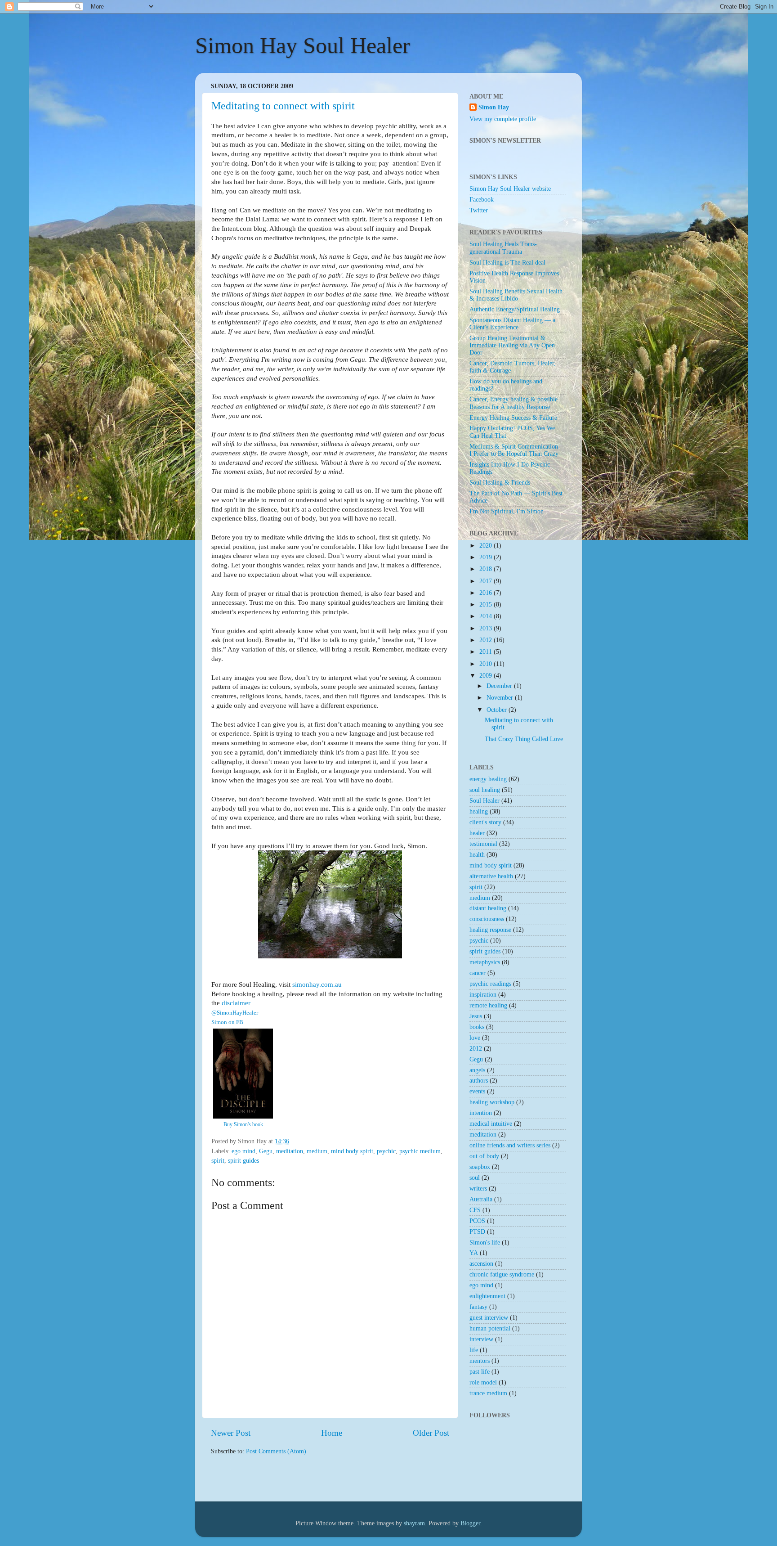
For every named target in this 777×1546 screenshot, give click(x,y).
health (477, 854)
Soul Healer (484, 800)
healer (477, 833)
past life (479, 1371)
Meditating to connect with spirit (283, 106)
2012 (486, 640)
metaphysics (484, 962)
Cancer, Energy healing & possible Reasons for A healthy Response (513, 403)
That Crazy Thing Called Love (524, 739)
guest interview (488, 1317)
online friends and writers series (509, 1145)
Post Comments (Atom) (276, 1451)
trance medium (488, 1393)
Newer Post (230, 1433)
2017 (486, 581)
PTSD (477, 1231)
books (476, 1027)
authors (478, 1080)
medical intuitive (490, 1123)
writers (478, 1188)
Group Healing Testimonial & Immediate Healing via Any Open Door (512, 345)
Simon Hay (493, 107)
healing (478, 811)
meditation (289, 1151)
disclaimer (236, 1003)
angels (477, 1070)
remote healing (488, 1005)
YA (473, 1252)
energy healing (488, 779)
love (474, 1037)
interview (481, 1339)
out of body (484, 1156)
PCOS (477, 1221)
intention (480, 1113)
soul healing (484, 789)
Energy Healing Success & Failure (513, 417)
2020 (486, 545)
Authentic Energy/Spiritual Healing (514, 309)
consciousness (486, 919)
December (500, 686)
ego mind (243, 1151)
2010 (486, 664)
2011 (486, 651)
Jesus (475, 1016)
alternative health (491, 876)
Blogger (470, 1523)
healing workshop (491, 1102)
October (498, 709)
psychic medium (420, 1151)
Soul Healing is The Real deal (507, 262)
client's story (485, 822)
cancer (477, 973)
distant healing (487, 908)
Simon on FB (227, 1022)
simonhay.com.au (317, 984)
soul (474, 1177)
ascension (481, 1263)
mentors (479, 1360)
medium (317, 1151)
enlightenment (487, 1296)
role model (483, 1382)
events (477, 1091)
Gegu (265, 1151)
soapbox (479, 1167)
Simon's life (484, 1242)
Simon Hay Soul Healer (302, 45)
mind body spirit (352, 1151)
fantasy (478, 1306)
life (473, 1350)
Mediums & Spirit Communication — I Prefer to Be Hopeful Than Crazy (517, 450)
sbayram (414, 1523)
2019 (486, 557)
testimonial (483, 843)
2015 (486, 604)
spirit (217, 1160)
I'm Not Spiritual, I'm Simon (506, 511)
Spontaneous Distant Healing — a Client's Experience (512, 324)
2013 (486, 628)
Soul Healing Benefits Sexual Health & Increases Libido (516, 295)
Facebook (481, 199)
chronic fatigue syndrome (501, 1274)
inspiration (482, 994)
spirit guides (243, 1160)
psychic (386, 1151)
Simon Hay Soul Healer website (510, 188)
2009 (486, 675)
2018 (486, 569)
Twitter (478, 210)
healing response (490, 929)
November (501, 697)
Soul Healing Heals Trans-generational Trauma (503, 248)
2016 (486, 592)
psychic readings (490, 983)
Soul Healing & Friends (499, 482)
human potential (489, 1328)
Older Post (431, 1433)
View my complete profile (502, 119)
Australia (480, 1199)
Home (331, 1433)
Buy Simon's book (243, 1124)
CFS (475, 1210)
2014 (486, 616)
